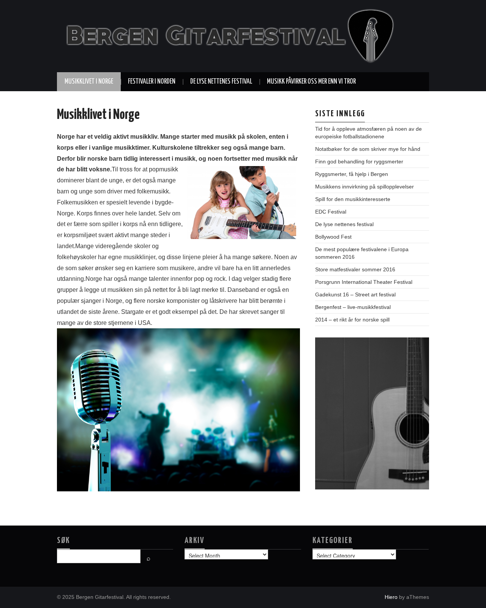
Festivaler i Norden (151, 81)
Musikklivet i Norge (89, 81)
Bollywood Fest (333, 237)
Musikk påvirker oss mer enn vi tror (311, 81)
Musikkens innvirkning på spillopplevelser (364, 187)
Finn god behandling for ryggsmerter (359, 161)
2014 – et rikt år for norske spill (352, 320)
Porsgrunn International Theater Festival (363, 282)
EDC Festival (330, 212)
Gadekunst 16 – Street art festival (355, 294)
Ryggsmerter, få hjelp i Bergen (351, 174)
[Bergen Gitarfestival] (228, 35)
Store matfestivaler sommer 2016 (355, 269)
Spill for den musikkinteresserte (352, 199)
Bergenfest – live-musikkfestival (353, 307)
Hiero (391, 597)
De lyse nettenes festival (221, 81)
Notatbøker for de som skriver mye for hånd (367, 149)
